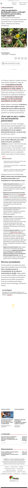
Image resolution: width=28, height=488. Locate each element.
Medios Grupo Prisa (14, 481)
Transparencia (17, 473)
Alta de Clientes (20, 468)
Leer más (9, 294)
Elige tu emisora (23, 4)
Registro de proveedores (11, 470)
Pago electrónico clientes (10, 468)
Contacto (7, 466)
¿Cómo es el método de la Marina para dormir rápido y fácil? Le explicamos (7, 421)
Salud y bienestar (7, 7)
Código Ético (24, 473)
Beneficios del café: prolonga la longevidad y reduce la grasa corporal (20, 421)
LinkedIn (22, 58)
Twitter (19, 58)
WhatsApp (25, 58)
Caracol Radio (7, 3)
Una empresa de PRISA (14, 478)
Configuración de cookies (6, 473)
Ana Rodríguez (5, 53)
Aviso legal (20, 470)
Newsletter (21, 466)
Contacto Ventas (13, 466)
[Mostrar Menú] (1, 3)
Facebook (15, 58)
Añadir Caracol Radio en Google (11, 63)
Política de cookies (21, 471)
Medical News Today (15, 232)
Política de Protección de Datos (9, 471)
